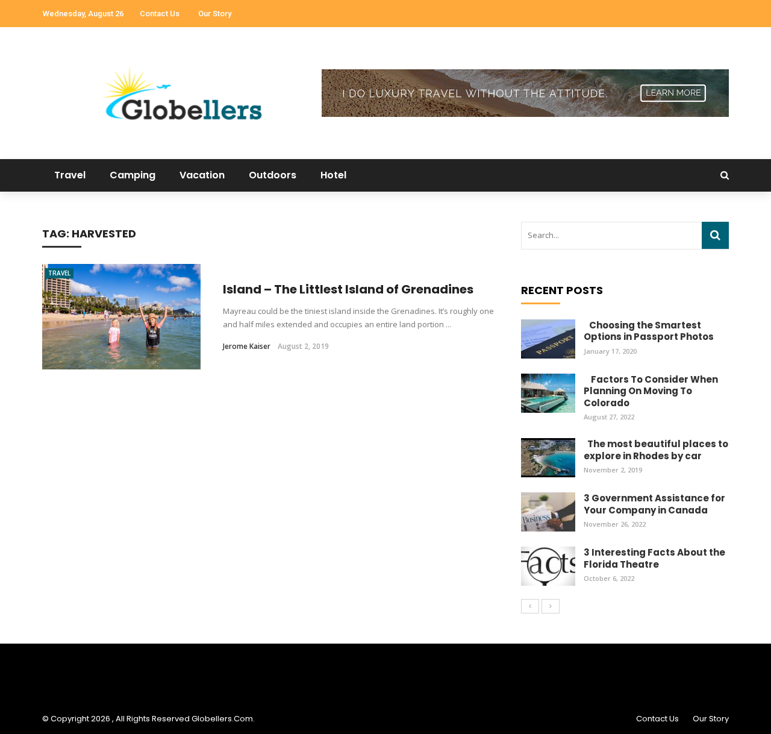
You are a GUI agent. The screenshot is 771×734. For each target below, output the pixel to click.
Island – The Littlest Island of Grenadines (348, 289)
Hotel (333, 175)
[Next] (551, 606)
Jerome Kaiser (246, 346)
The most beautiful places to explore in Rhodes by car (656, 450)
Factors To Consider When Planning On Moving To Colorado (651, 391)
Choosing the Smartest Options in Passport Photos (649, 331)
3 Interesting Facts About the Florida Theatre (654, 558)
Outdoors (272, 175)
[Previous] (530, 606)
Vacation (202, 175)
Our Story (214, 13)
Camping (132, 175)
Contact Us (159, 13)
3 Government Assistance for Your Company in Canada (654, 504)
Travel (70, 175)
